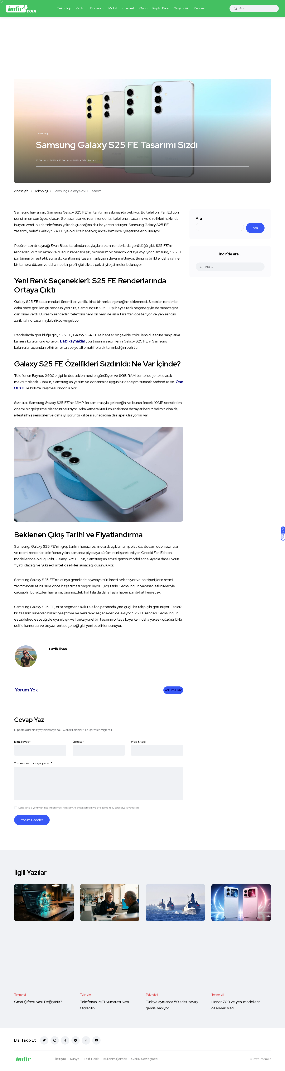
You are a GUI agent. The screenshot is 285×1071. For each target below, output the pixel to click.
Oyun (143, 8)
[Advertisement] (142, 48)
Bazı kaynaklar (72, 341)
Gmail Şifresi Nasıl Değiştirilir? (38, 1001)
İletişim (60, 1059)
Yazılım (80, 8)
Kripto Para (161, 8)
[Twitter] (44, 1040)
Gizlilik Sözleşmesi (144, 1059)
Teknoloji (64, 8)
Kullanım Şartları (115, 1059)
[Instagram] (54, 1040)
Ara (199, 218)
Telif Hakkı (91, 1059)
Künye (74, 1059)
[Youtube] (96, 1040)
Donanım (96, 8)
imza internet (262, 1059)
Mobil (112, 8)
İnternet (128, 8)
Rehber (199, 8)
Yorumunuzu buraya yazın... (33, 763)
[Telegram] (75, 1040)
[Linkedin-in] (86, 1040)
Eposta (78, 742)
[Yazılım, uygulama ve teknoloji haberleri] (21, 8)
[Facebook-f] (65, 1040)
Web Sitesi (138, 742)
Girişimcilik (181, 8)
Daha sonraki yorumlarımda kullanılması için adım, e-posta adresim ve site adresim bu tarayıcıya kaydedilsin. (78, 807)
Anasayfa (21, 191)
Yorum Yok (103, 160)
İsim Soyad (22, 742)
